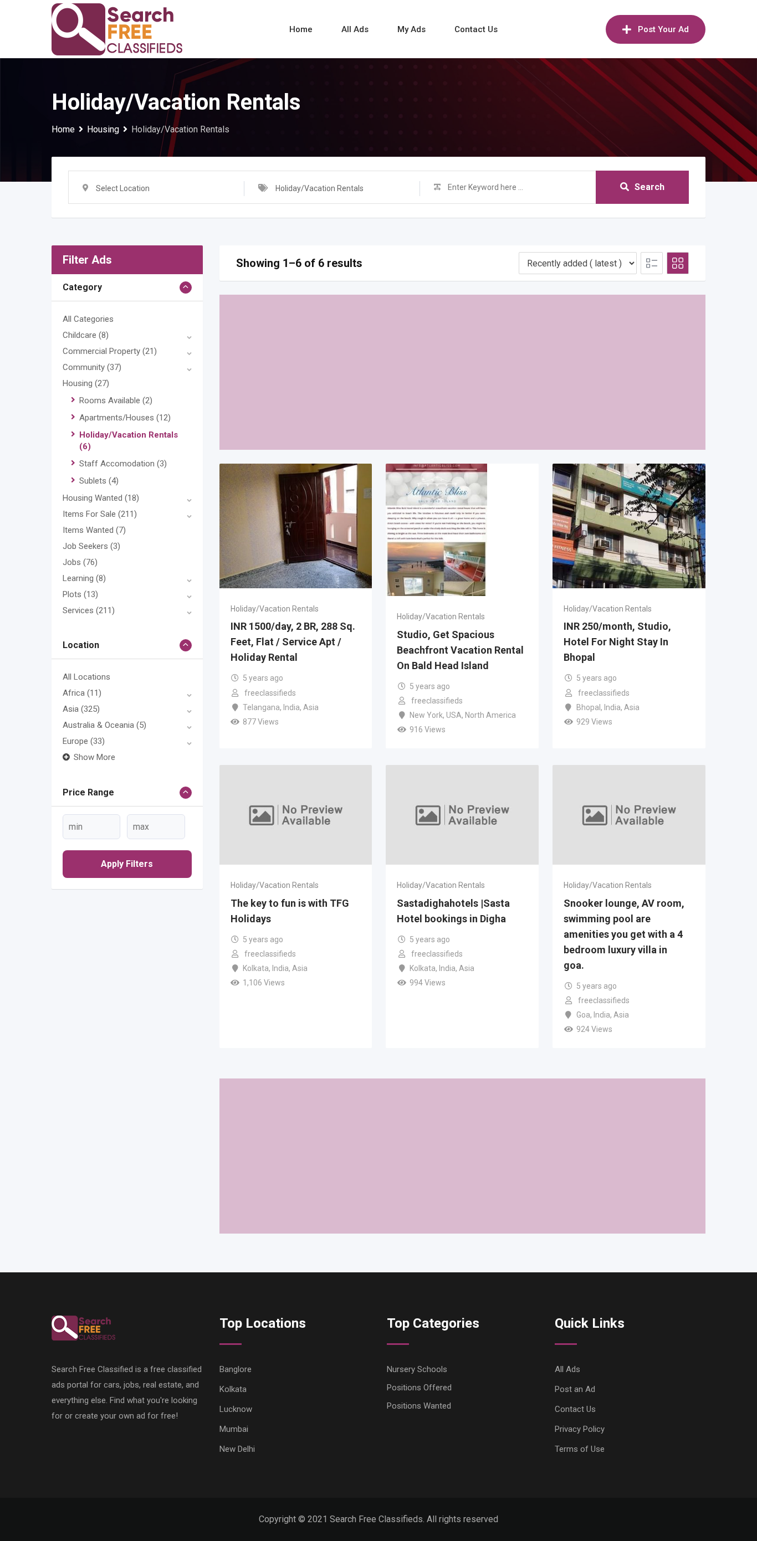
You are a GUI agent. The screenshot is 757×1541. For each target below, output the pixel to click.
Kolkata (256, 968)
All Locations (86, 677)
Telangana (261, 707)
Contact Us (476, 29)
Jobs (80, 562)
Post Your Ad (663, 29)
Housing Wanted (101, 498)
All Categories (88, 319)
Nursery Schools (417, 1369)
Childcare (86, 335)
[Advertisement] (462, 372)
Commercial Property (110, 351)
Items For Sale (100, 514)
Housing (86, 383)
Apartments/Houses (125, 418)
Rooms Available (115, 400)
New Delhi (237, 1449)
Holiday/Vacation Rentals (275, 608)
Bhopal (588, 707)
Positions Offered (419, 1388)
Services (89, 610)
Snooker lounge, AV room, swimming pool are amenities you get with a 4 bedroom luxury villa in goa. (624, 934)
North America (490, 715)
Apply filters (127, 864)
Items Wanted (94, 530)
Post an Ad (575, 1389)
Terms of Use (580, 1449)
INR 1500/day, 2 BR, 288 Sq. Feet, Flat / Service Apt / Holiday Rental (293, 641)
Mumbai (233, 1429)
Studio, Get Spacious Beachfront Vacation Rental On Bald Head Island (460, 650)
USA (454, 715)
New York (426, 715)
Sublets (99, 481)
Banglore (235, 1369)
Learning (84, 578)
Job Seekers (91, 546)
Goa (583, 1014)
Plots (80, 594)
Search (649, 187)
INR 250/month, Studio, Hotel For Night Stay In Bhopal (617, 641)
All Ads (355, 29)
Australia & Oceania (104, 725)
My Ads (411, 29)
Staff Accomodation (123, 464)
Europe (84, 741)
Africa (82, 693)
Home (301, 29)
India (291, 707)
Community (92, 367)
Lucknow (235, 1409)
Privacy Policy (580, 1429)
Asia (81, 709)
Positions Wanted (419, 1406)
